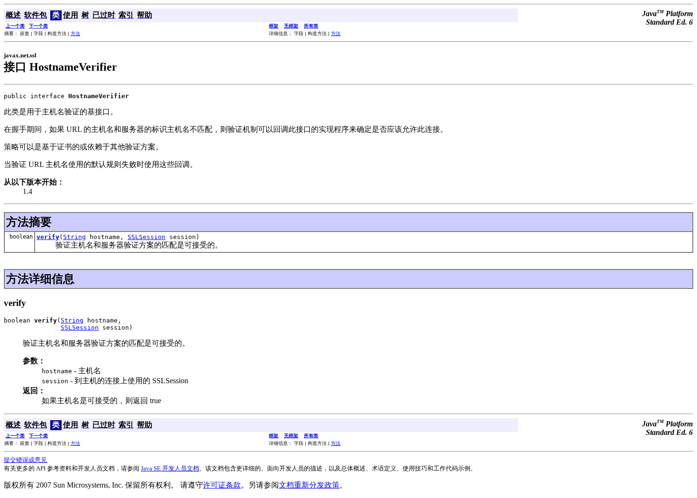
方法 (75, 33)
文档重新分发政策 (309, 485)
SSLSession (146, 236)
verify (48, 236)
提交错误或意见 (25, 459)
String (74, 236)
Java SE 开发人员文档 (170, 468)
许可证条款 (222, 485)
